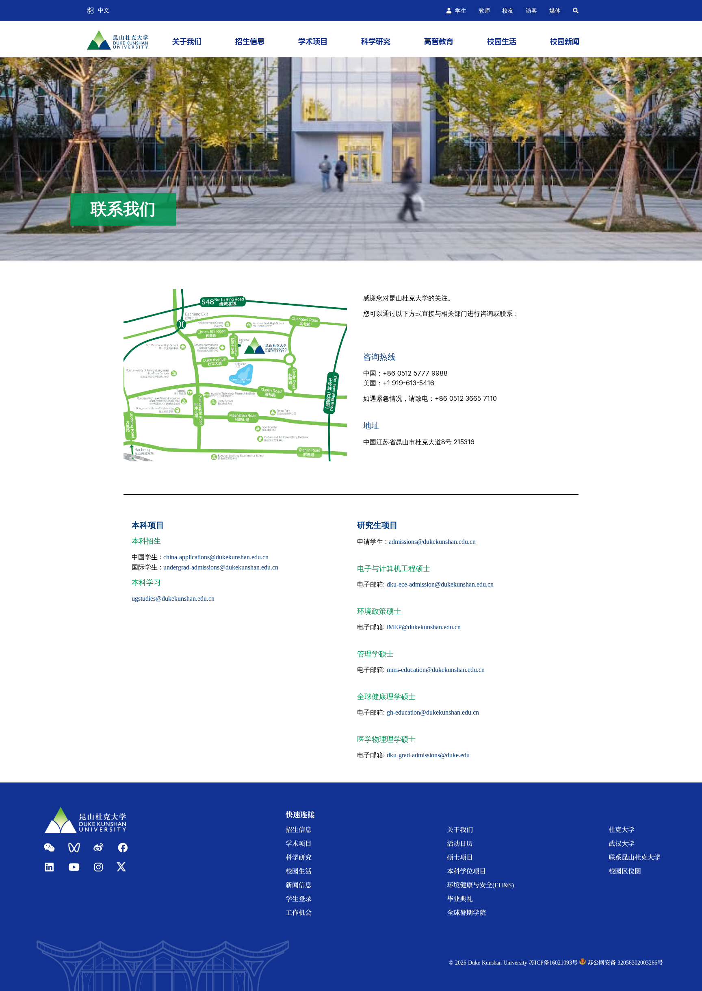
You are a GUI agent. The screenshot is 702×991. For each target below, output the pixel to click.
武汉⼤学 (622, 843)
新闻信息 (299, 884)
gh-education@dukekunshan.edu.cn (433, 712)
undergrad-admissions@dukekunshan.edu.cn (220, 567)
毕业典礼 (460, 898)
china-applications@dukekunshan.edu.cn (216, 557)
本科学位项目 (466, 871)
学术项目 (312, 41)
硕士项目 (460, 857)
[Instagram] (98, 867)
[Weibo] (98, 847)
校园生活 (501, 41)
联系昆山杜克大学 (635, 857)
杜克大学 (622, 829)
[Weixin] (49, 847)
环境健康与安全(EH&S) (480, 884)
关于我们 (187, 41)
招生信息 (249, 41)
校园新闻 (564, 41)
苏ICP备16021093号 (553, 962)
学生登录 (299, 898)
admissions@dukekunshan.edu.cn (432, 541)
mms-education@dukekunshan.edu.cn (436, 669)
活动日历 (460, 843)
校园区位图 (625, 871)
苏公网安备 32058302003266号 (624, 962)
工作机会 (299, 912)
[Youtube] (73, 867)
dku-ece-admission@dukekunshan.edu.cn (440, 584)
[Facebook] (123, 847)
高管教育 (438, 41)
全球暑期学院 (466, 912)
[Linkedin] (49, 867)
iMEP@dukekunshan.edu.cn (424, 627)
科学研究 (375, 41)
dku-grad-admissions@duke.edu (428, 755)
